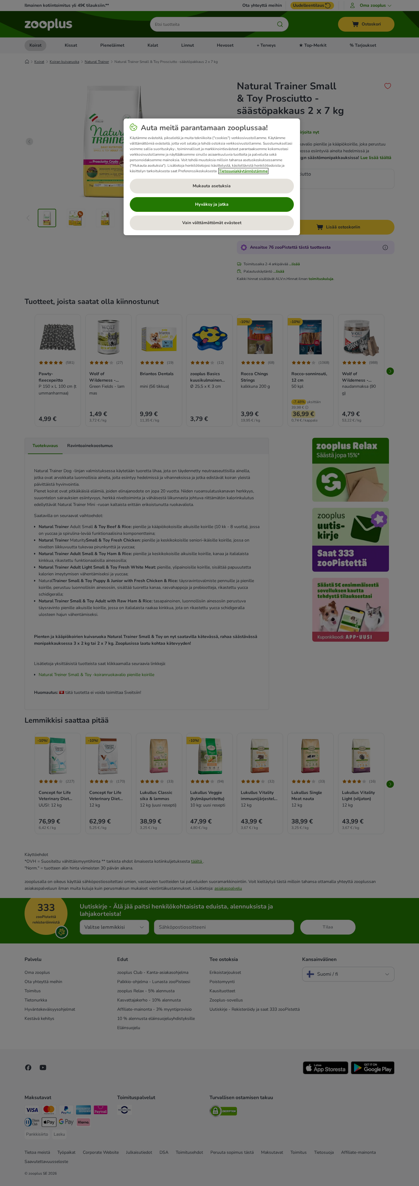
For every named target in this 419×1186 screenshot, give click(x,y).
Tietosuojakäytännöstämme (243, 171)
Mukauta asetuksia (212, 186)
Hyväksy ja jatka (212, 204)
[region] (212, 177)
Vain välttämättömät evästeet (211, 223)
